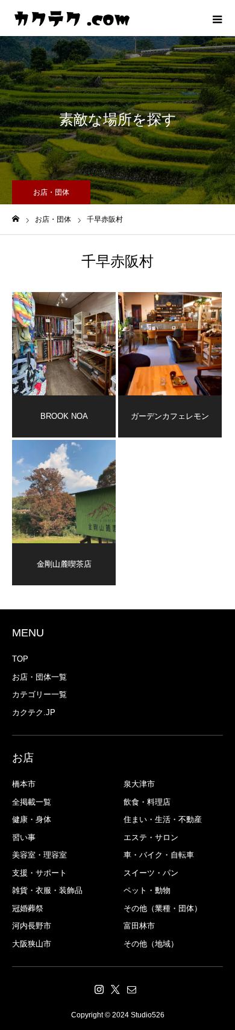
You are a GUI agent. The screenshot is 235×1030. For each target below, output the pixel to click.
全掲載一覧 (31, 801)
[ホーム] (15, 219)
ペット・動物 (147, 890)
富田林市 (139, 925)
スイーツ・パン (151, 872)
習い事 (24, 837)
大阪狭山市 (31, 943)
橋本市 (24, 783)
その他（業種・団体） (163, 908)
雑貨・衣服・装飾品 (47, 890)
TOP (20, 658)
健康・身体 (31, 819)
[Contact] (132, 989)
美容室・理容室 (39, 854)
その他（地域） (151, 943)
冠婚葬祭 (27, 908)
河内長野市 (31, 925)
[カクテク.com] (72, 18)
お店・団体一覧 (39, 676)
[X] (116, 989)
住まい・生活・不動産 (163, 819)
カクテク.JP (33, 712)
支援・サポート (39, 872)
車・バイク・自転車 (159, 854)
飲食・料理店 (147, 801)
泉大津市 (139, 783)
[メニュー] (217, 18)
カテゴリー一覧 (39, 694)
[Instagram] (99, 989)
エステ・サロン (151, 837)
